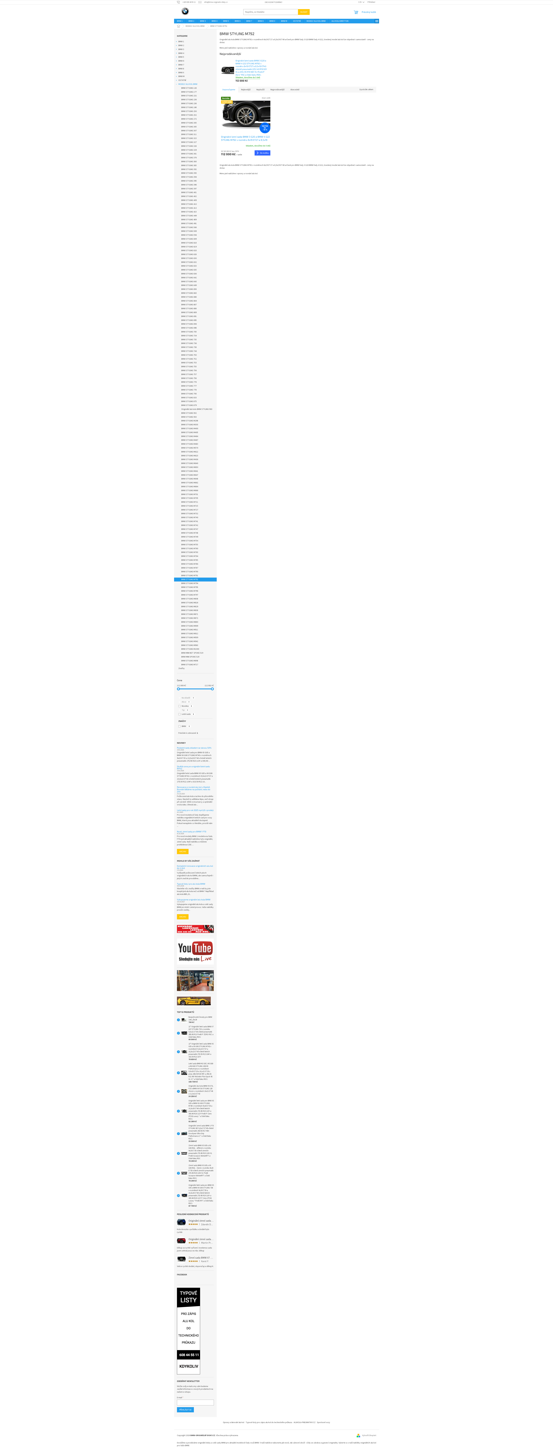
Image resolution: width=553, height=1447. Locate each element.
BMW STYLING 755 (189, 366)
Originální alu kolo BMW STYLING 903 (196, 409)
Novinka (187, 706)
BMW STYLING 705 (189, 331)
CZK (360, 2)
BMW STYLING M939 (189, 637)
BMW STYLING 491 (189, 223)
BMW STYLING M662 (189, 482)
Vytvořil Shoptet (369, 1435)
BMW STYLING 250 (189, 111)
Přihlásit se (185, 1409)
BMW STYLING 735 (189, 339)
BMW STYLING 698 (189, 327)
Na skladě (188, 697)
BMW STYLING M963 (189, 645)
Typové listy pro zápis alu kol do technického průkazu (269, 1422)
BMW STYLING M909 (189, 626)
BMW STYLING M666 (189, 490)
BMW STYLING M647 (189, 475)
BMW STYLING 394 (189, 177)
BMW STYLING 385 (189, 165)
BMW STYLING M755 (189, 544)
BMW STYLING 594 (189, 235)
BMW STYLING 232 (189, 95)
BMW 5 (181, 57)
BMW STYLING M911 (189, 629)
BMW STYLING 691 (189, 316)
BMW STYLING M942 (189, 641)
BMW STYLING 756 (189, 370)
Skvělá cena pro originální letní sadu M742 (193, 767)
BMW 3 (181, 49)
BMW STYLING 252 (189, 115)
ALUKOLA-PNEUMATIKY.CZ (304, 1422)
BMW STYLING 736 (189, 343)
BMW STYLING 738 (189, 347)
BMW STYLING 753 (189, 362)
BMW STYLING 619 (189, 246)
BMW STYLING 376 (189, 157)
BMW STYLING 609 (189, 239)
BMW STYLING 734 (189, 335)
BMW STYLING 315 (189, 138)
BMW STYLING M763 (189, 552)
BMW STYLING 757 (189, 374)
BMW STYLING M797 (189, 594)
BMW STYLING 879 (189, 405)
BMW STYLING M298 (189, 420)
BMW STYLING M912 (189, 633)
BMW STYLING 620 (189, 250)
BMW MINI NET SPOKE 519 (192, 653)
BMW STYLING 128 (189, 88)
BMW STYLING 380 (189, 161)
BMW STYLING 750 (189, 355)
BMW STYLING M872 (189, 618)
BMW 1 (181, 41)
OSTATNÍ (182, 80)
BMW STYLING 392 (189, 169)
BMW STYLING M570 (189, 447)
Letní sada (188, 714)
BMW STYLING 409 (189, 200)
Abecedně (294, 89)
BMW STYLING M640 (189, 463)
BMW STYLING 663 (189, 293)
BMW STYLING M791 (189, 575)
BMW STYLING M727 (189, 509)
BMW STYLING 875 (189, 401)
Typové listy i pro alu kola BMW (191, 884)
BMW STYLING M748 (189, 533)
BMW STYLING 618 (189, 242)
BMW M (181, 76)
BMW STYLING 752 (189, 359)
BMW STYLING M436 (189, 459)
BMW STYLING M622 (189, 451)
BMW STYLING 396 (189, 184)
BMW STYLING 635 (189, 269)
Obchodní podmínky (273, 2)
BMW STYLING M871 (189, 614)
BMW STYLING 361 (189, 153)
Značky (181, 668)
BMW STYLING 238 (189, 103)
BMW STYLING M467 (189, 440)
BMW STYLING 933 (189, 417)
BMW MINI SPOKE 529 (190, 656)
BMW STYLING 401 (189, 192)
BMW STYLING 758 (189, 378)
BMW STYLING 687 (189, 304)
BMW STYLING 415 (189, 211)
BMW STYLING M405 (189, 432)
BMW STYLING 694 (189, 324)
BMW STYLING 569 (189, 231)
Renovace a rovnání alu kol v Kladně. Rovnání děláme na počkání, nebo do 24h (193, 789)
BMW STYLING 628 (189, 254)
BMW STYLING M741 (189, 521)
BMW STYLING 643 (189, 281)
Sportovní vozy (323, 1422)
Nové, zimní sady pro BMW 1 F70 (191, 831)
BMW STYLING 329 (189, 150)
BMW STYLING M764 (189, 556)
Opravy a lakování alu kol (233, 1422)
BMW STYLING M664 (189, 486)
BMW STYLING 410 (189, 204)
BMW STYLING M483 (189, 444)
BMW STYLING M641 (189, 471)
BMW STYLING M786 (189, 564)
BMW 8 (181, 68)
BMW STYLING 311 (189, 134)
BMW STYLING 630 (189, 258)
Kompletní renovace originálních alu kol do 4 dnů (195, 867)
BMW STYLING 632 (189, 262)
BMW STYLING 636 (189, 273)
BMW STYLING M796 (189, 591)
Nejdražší (260, 89)
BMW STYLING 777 (189, 386)
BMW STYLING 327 (189, 142)
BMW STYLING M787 (189, 567)
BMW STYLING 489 (189, 219)
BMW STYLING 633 (189, 266)
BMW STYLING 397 (189, 188)
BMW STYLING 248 (189, 107)
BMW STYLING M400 (189, 428)
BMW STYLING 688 (189, 308)
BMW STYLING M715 (189, 506)
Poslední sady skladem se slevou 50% (194, 748)
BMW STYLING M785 (189, 560)
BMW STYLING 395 (189, 180)
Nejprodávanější (278, 89)
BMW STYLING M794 (189, 583)
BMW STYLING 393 (189, 173)
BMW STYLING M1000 (190, 649)
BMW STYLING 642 (189, 277)
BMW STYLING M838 (189, 610)
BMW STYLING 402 (189, 196)
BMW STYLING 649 (189, 285)
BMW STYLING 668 (189, 297)
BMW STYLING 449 (189, 215)
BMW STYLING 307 (189, 130)
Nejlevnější (246, 89)
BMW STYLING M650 (189, 467)
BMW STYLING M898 (189, 660)
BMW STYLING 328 (189, 146)
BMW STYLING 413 (189, 208)
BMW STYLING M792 (189, 579)
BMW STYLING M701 (189, 494)
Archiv (182, 851)
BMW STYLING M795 (189, 587)
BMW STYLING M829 (189, 606)
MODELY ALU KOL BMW (187, 84)
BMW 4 (181, 53)
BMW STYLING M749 (189, 536)
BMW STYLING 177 (189, 92)
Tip (185, 710)
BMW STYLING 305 (189, 122)
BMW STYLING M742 (189, 525)
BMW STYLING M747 (189, 529)
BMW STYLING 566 (189, 227)
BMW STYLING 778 (189, 389)
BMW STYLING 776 (189, 382)
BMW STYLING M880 (189, 622)
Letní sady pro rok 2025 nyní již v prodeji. (195, 810)
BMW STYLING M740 (189, 517)
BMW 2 (181, 45)
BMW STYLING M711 (189, 502)
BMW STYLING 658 (189, 289)
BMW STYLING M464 (189, 436)
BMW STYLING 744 (189, 351)
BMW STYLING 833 (189, 397)
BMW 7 (181, 64)
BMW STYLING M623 (189, 455)
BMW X (181, 72)
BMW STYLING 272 (189, 119)
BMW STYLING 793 (189, 393)
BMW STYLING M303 (189, 424)
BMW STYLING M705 (189, 498)
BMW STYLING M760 (189, 548)
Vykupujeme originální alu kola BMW (193, 899)
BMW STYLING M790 (189, 571)
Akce (185, 701)
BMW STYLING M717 (189, 664)
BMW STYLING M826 (189, 602)
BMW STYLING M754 (189, 540)
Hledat (303, 12)
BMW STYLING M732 (189, 513)
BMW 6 (181, 60)
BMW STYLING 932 (189, 413)
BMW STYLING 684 (189, 300)
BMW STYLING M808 (189, 598)
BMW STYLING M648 (189, 478)
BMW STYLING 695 (189, 320)
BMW (186, 726)
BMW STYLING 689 (189, 312)
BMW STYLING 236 (189, 99)
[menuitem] (179, 21)
